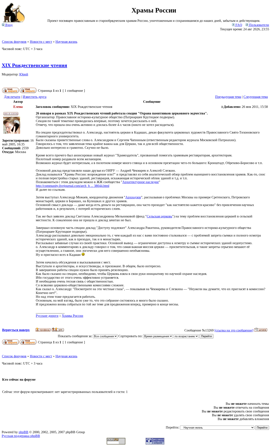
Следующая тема (255, 97)
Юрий (23, 74)
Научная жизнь (66, 41)
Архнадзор (133, 197)
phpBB (23, 432)
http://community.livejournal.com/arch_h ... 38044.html (72, 186)
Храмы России (72, 315)
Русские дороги (47, 315)
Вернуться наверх (16, 330)
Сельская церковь (159, 216)
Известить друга (34, 97)
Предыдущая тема (228, 97)
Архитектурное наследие (140, 182)
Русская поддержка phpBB (21, 436)
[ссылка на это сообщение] (233, 330)
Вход (8, 25)
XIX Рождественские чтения (34, 65)
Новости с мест (41, 41)
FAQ (238, 25)
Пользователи (258, 25)
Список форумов (14, 41)
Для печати (12, 97)
